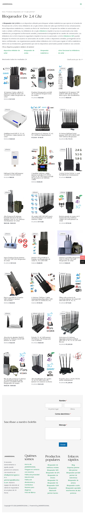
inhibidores (43, 31)
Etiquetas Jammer (73, 467)
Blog (73, 465)
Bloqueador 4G (52, 483)
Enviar (63, 444)
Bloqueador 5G (52, 480)
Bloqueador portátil (73, 473)
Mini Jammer (73, 470)
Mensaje (63, 425)
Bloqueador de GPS (53, 473)
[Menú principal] (81, 4)
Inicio (3, 12)
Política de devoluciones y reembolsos (30, 482)
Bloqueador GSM (53, 485)
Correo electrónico (63, 414)
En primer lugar (53, 409)
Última (72, 409)
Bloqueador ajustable (73, 488)
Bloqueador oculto (73, 485)
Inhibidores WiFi (68, 36)
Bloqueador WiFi (52, 470)
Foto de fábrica (30, 492)
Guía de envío (29, 477)
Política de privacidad (32, 475)
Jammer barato (52, 493)
